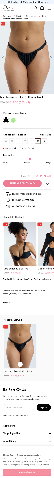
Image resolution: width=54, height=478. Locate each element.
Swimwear (7, 16)
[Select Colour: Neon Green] (13, 120)
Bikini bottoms (31, 16)
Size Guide (45, 134)
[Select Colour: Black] (6, 120)
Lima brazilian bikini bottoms (18, 371)
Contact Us (9, 425)
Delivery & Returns (42, 279)
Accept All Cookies (27, 472)
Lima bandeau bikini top (16, 268)
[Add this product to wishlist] (47, 183)
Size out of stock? (27, 148)
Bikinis (18, 16)
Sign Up (43, 407)
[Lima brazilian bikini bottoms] (27, 57)
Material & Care (24, 279)
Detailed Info (9, 279)
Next (51, 58)
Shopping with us (12, 433)
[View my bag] (42, 9)
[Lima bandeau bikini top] (20, 244)
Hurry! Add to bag (22, 183)
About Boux (9, 441)
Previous (3, 58)
